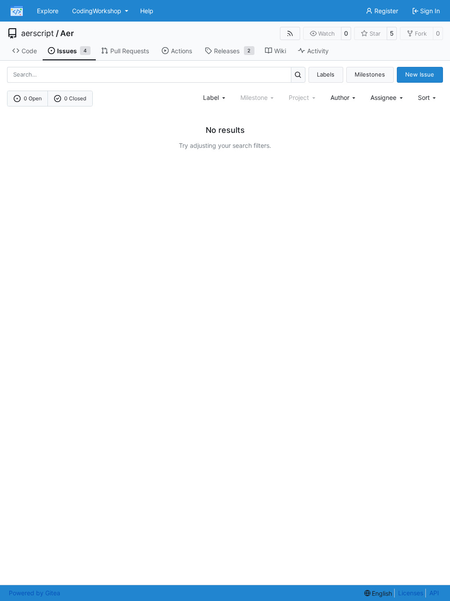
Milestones (370, 74)
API (434, 593)
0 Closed (75, 98)
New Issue (419, 74)
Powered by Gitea (34, 593)
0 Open (33, 98)
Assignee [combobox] (383, 97)
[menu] (427, 97)
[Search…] (298, 74)
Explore (47, 11)
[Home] (16, 11)
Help (146, 11)
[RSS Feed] (290, 33)
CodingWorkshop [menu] (96, 11)
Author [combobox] (339, 97)
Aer (67, 33)
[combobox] (214, 97)
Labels (325, 74)
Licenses (410, 593)
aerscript (37, 33)
